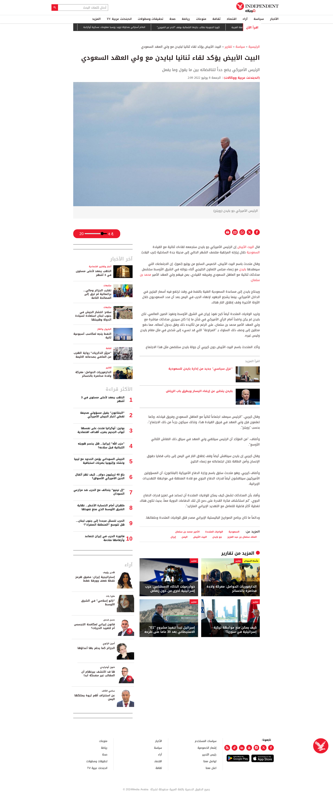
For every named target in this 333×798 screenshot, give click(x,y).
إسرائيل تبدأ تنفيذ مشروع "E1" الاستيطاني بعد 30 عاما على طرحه (169, 630)
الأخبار (274, 19)
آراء (245, 19)
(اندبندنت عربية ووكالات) (242, 78)
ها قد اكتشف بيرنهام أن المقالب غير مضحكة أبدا (98, 673)
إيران (173, 537)
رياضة (186, 19)
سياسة (259, 19)
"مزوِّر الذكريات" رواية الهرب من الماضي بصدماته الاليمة (92, 354)
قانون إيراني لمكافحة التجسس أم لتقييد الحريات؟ (94, 626)
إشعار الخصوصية (207, 747)
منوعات (201, 19)
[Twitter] (264, 748)
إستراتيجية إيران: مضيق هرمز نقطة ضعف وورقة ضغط (95, 579)
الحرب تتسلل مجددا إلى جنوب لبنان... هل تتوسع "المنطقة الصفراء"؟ (100, 522)
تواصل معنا (209, 761)
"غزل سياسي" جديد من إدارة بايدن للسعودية (200, 368)
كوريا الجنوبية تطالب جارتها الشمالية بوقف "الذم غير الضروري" (205, 27)
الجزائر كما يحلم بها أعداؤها (96, 648)
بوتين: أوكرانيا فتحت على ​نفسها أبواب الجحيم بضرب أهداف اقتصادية (100, 430)
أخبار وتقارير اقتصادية (100, 267)
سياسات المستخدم (205, 741)
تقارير (228, 47)
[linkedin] (242, 748)
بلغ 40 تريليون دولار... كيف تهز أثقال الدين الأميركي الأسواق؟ (99, 476)
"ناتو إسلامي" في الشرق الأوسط (98, 602)
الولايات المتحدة (214, 531)
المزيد (96, 19)
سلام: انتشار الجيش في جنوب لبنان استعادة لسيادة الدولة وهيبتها (93, 316)
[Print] (227, 232)
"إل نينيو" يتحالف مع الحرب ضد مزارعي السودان (98, 492)
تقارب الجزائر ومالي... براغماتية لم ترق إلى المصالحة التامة (97, 294)
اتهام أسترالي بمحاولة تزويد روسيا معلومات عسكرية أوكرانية (131, 27)
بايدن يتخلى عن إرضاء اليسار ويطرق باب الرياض (199, 391)
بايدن (242, 269)
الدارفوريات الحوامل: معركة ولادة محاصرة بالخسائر (232, 588)
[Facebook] (271, 748)
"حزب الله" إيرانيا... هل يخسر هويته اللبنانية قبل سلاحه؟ (101, 445)
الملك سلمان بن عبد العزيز (242, 537)
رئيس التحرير (209, 754)
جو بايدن (217, 537)
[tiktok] (234, 748)
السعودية (253, 252)
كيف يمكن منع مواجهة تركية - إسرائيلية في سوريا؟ (234, 630)
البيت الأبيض (245, 247)
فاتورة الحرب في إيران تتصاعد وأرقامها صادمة (104, 538)
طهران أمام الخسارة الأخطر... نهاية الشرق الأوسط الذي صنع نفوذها (100, 507)
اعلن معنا (211, 767)
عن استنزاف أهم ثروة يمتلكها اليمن (94, 697)
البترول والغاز (104, 329)
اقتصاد (231, 19)
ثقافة (216, 19)
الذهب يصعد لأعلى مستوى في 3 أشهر (93, 273)
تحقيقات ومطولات (150, 19)
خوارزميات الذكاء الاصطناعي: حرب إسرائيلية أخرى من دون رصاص (170, 588)
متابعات (107, 286)
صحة (172, 19)
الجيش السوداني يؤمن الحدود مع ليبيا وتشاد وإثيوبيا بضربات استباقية (99, 461)
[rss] (227, 748)
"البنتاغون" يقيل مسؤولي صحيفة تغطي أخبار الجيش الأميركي (102, 414)
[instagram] (256, 748)
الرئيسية (254, 47)
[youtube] (249, 748)
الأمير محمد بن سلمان (187, 531)
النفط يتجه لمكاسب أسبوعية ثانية (92, 335)
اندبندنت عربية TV (119, 19)
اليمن (185, 537)
